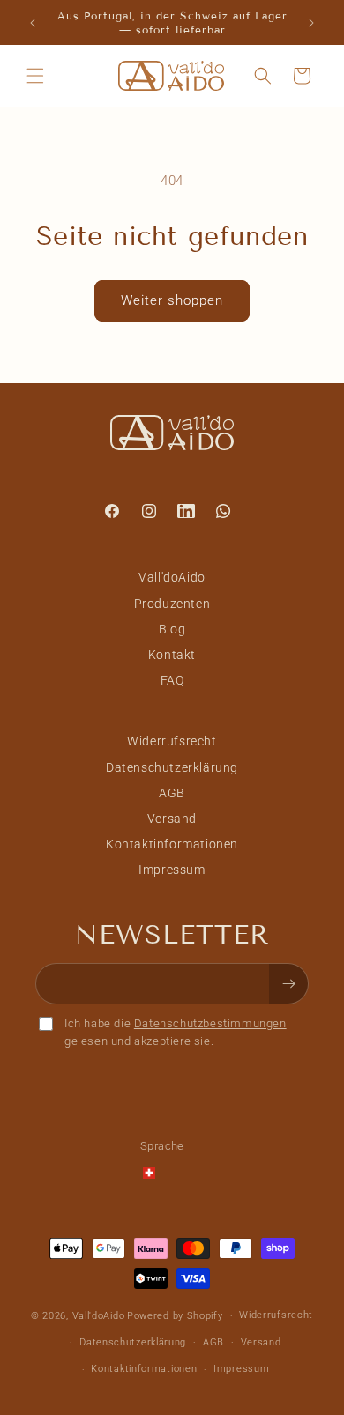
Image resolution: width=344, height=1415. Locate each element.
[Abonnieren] (288, 984)
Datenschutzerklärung (172, 767)
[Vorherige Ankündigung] (32, 23)
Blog (172, 629)
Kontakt (172, 655)
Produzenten (172, 603)
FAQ (172, 680)
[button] (35, 75)
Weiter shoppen (172, 300)
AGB (172, 793)
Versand (172, 818)
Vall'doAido (172, 577)
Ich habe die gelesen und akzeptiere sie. (175, 1032)
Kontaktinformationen (172, 844)
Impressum (171, 870)
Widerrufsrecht (171, 741)
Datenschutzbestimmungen (210, 1023)
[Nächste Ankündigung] (311, 23)
